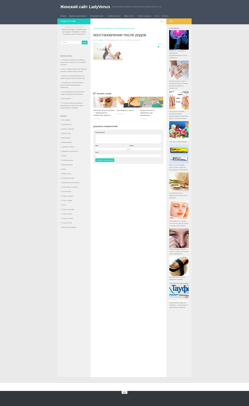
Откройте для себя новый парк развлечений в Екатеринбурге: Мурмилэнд (71, 85)
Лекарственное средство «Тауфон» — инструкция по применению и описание (178, 305)
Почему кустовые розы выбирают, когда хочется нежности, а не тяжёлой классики (73, 62)
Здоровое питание (68, 147)
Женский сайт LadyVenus (85, 6)
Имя (97, 145)
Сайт (97, 152)
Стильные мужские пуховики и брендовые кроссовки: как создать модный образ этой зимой (72, 105)
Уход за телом (67, 223)
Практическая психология (70, 182)
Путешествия (66, 191)
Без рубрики (66, 120)
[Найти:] (70, 42)
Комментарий (100, 132)
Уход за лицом (67, 214)
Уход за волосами (68, 209)
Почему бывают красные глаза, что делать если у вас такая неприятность (179, 251)
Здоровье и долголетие (77, 16)
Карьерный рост (67, 164)
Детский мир (66, 138)
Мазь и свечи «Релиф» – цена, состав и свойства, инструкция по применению (178, 167)
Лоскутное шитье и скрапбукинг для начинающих (147, 112)
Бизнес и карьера (144, 16)
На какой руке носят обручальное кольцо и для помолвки (178, 195)
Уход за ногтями (67, 218)
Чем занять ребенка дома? (178, 142)
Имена (64, 156)
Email (132, 145)
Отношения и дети (96, 16)
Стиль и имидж (67, 200)
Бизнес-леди (66, 133)
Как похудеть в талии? (125, 110)
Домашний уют (67, 142)
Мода (64, 169)
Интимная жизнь (67, 160)
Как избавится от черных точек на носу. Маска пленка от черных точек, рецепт (178, 223)
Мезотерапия (66, 98)
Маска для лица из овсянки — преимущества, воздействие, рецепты (103, 112)
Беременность (67, 124)
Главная (63, 16)
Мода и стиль (129, 16)
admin (101, 40)
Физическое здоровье (69, 227)
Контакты (165, 16)
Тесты (157, 16)
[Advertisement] (123, 76)
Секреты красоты (113, 16)
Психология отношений (70, 187)
